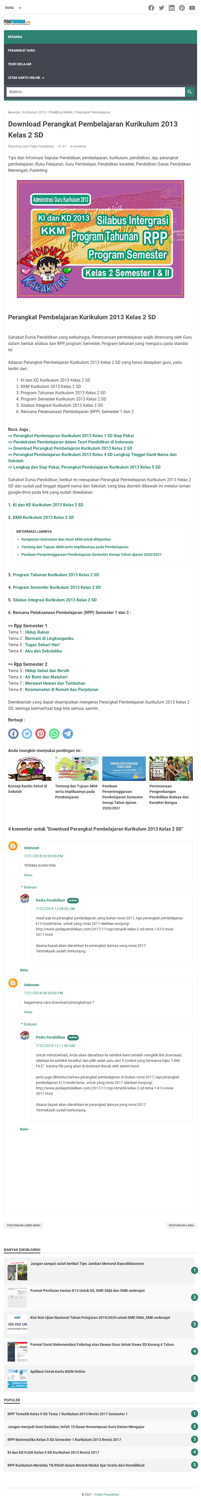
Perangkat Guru (21, 50)
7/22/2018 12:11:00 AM (55, 1046)
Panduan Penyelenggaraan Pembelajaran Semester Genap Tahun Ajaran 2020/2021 (91, 554)
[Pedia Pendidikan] (17, 22)
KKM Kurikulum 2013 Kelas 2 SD (43, 517)
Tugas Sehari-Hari (42, 644)
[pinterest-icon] (182, 8)
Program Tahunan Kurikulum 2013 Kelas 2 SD (56, 574)
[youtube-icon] (192, 8)
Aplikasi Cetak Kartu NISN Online (57, 1371)
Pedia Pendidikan (50, 900)
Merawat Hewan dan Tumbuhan (55, 683)
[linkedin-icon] (172, 8)
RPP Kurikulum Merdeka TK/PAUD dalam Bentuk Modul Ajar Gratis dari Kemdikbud (76, 1465)
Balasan (30, 887)
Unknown (31, 848)
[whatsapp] (54, 733)
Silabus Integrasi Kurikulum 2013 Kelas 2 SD (55, 599)
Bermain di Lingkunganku (49, 638)
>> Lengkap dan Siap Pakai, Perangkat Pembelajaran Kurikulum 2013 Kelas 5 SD (84, 467)
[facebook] (13, 733)
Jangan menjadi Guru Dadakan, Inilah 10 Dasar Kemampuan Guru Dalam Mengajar (76, 1427)
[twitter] (27, 733)
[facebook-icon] (151, 8)
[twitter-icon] (161, 8)
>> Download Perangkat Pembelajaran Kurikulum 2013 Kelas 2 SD (70, 448)
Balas (28, 875)
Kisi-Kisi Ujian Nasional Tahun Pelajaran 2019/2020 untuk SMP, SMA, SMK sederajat (100, 1317)
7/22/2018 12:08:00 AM (55, 909)
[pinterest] (40, 733)
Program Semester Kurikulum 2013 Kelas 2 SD (57, 587)
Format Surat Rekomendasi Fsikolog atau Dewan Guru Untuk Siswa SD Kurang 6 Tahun (102, 1344)
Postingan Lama (181, 1225)
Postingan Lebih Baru (23, 1225)
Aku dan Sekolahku (43, 651)
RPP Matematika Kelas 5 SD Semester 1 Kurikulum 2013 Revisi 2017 (64, 1440)
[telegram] (68, 733)
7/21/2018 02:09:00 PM (43, 856)
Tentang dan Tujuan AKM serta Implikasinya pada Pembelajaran (75, 547)
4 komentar (78, 146)
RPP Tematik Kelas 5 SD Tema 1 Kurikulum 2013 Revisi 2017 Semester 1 (68, 1414)
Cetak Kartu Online (24, 78)
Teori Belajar (19, 64)
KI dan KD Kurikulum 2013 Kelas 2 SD (48, 504)
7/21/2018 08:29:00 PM (43, 993)
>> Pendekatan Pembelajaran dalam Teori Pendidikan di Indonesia (70, 442)
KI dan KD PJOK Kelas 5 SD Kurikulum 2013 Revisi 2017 (53, 1452)
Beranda (15, 37)
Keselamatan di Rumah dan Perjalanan (61, 689)
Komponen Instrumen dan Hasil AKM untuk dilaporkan (66, 539)
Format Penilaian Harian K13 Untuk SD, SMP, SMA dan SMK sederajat (87, 1290)
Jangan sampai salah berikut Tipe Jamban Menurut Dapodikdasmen (87, 1263)
